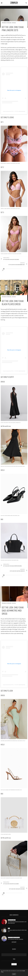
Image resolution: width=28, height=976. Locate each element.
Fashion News (10, 919)
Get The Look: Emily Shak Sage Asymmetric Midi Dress (13, 610)
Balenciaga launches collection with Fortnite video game (17, 930)
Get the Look (8, 22)
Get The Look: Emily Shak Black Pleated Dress (13, 302)
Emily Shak (4, 22)
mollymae (14, 964)
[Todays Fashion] (14, 3)
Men (14, 919)
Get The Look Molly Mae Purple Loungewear (15, 939)
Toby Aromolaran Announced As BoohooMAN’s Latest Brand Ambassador (17, 922)
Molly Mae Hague (16, 937)
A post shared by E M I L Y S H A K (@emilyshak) (14, 111)
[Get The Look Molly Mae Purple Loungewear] (4, 938)
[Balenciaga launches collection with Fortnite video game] (4, 930)
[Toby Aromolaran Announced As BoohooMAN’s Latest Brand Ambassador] (4, 922)
